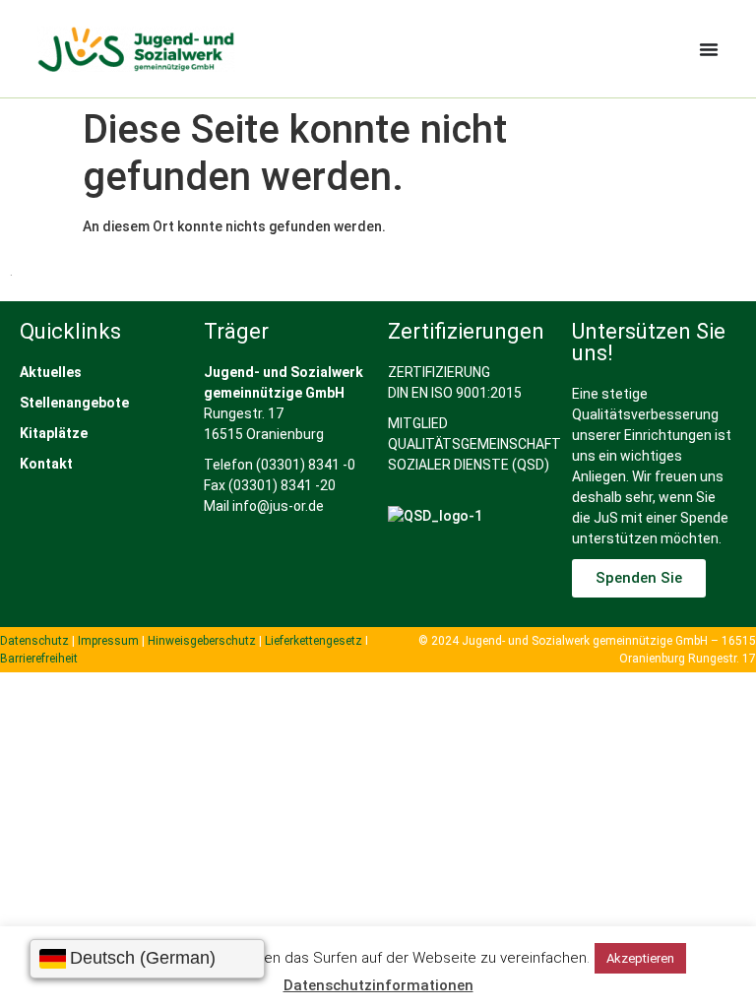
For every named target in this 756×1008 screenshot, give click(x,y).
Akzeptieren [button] (640, 958)
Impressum (108, 641)
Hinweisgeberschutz (202, 641)
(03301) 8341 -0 (305, 464)
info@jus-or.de (278, 506)
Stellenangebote (74, 402)
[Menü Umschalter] (709, 49)
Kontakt (46, 464)
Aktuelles (51, 372)
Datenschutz (34, 641)
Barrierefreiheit (39, 658)
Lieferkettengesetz (315, 641)
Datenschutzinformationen (378, 985)
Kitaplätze (54, 433)
